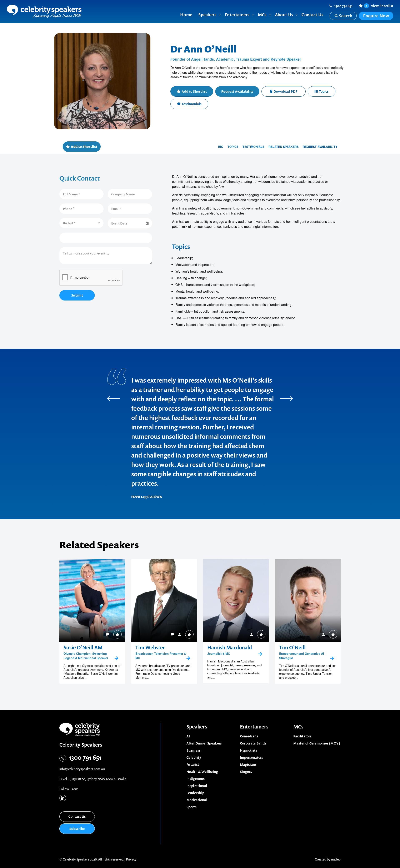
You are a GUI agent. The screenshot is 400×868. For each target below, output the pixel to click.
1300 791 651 (343, 5)
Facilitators (302, 736)
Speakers (196, 726)
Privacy (131, 859)
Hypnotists (248, 750)
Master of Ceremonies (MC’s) (316, 743)
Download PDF (285, 91)
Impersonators (251, 757)
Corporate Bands (253, 743)
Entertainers (254, 726)
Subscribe (77, 828)
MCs (298, 726)
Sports (191, 807)
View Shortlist (379, 6)
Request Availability (237, 91)
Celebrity (193, 757)
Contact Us (77, 816)
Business (193, 750)
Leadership (195, 793)
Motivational (196, 800)
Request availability (320, 147)
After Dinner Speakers (204, 743)
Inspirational (196, 785)
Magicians (248, 764)
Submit (77, 295)
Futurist (192, 764)
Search (345, 16)
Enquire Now (376, 16)
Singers (246, 771)
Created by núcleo (328, 859)
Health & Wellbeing (202, 771)
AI (188, 736)
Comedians (249, 736)
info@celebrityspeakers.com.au (82, 769)
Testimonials (191, 104)
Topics (324, 91)
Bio (220, 147)
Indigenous (195, 778)
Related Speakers (284, 147)
